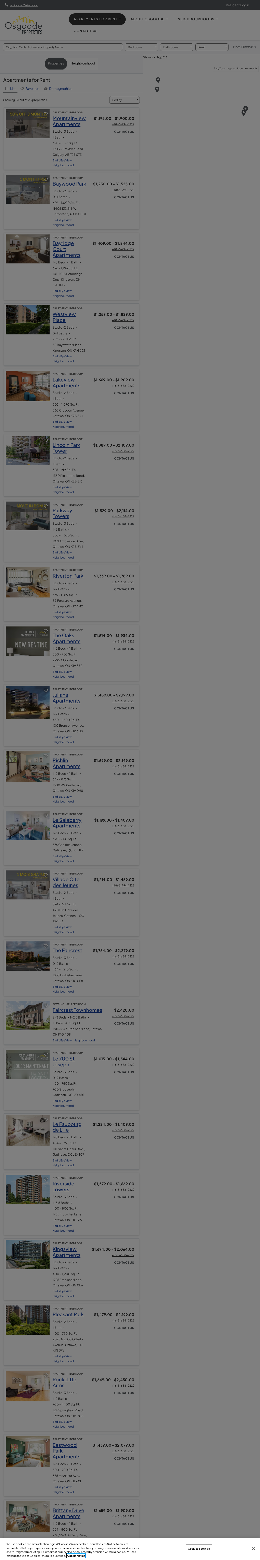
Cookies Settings (199, 1548)
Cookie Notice (76, 1555)
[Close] (253, 1548)
